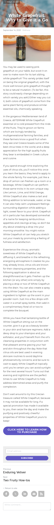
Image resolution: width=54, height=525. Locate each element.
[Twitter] (15, 494)
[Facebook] (6, 494)
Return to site (12, 2)
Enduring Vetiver (14, 472)
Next (5, 477)
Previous (7, 469)
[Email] (34, 494)
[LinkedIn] (25, 494)
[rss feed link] (41, 494)
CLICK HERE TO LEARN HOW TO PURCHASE (27, 431)
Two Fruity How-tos (16, 480)
